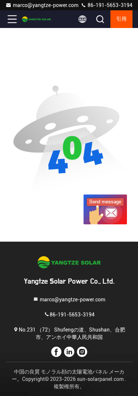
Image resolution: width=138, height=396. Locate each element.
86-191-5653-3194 (109, 5)
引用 (121, 19)
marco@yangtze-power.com (45, 5)
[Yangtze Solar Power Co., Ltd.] (36, 19)
